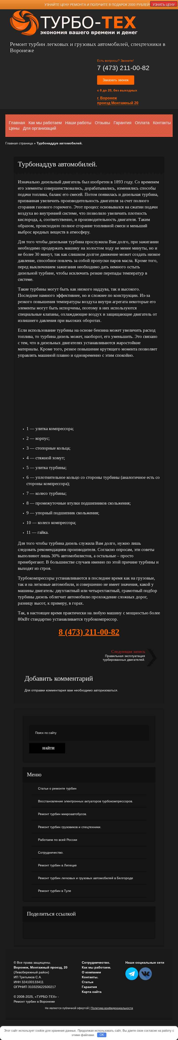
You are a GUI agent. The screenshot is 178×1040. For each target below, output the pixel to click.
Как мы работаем (45, 122)
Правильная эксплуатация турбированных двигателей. (124, 657)
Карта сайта (92, 992)
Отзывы (102, 122)
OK (102, 1035)
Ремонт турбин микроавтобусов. (62, 814)
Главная (17, 122)
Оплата (142, 122)
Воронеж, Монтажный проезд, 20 (40, 967)
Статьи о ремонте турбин (57, 788)
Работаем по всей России (57, 840)
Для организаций (39, 128)
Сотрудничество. (51, 852)
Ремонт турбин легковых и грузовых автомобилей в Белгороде (85, 878)
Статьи (87, 982)
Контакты (162, 122)
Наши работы (78, 122)
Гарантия (122, 122)
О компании (91, 972)
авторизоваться (105, 690)
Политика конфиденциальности (112, 1008)
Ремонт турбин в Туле (54, 891)
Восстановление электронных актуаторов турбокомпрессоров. (85, 801)
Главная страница (19, 143)
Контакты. (90, 977)
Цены (14, 128)
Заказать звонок (116, 80)
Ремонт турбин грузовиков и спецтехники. (69, 827)
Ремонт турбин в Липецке (57, 865)
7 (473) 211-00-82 (123, 67)
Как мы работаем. (96, 967)
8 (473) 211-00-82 (89, 632)
